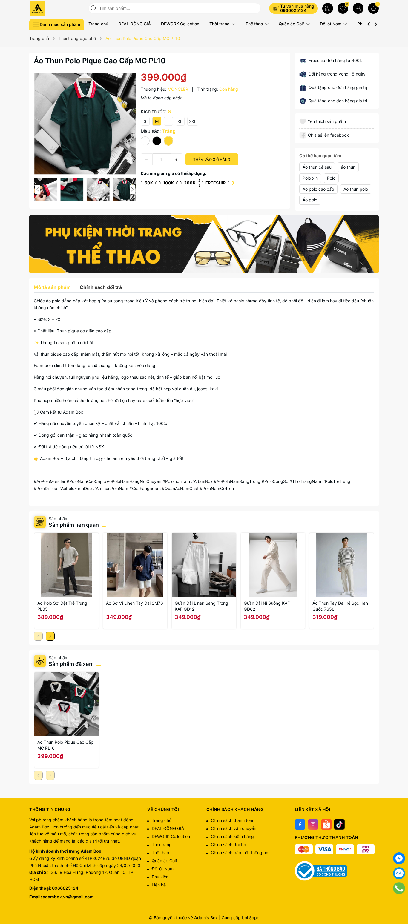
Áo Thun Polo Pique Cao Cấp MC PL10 (65, 745)
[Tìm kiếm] (94, 8)
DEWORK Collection (180, 23)
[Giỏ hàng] (373, 8)
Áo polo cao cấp (318, 189)
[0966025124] (399, 888)
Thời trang (220, 23)
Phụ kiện (160, 876)
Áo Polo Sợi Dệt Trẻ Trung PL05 (62, 606)
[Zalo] (399, 873)
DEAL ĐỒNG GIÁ (134, 23)
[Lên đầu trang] (399, 903)
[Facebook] (300, 824)
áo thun (348, 167)
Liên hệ (159, 884)
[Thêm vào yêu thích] (303, 121)
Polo (331, 178)
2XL (193, 121)
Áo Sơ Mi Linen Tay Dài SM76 (134, 603)
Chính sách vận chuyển (233, 828)
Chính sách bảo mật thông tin (239, 852)
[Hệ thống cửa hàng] (327, 8)
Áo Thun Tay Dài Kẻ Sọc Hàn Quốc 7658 (340, 606)
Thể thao (255, 23)
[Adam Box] (56, 8)
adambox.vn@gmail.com (68, 896)
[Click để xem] (85, 124)
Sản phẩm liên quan (74, 525)
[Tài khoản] (358, 8)
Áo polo (310, 199)
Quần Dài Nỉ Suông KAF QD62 (267, 606)
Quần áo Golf (292, 23)
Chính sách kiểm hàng (232, 836)
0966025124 (293, 10)
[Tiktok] (339, 824)
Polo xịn (310, 178)
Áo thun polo (355, 189)
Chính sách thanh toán (232, 820)
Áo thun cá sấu (317, 167)
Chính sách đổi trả (228, 844)
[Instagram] (313, 824)
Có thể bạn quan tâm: (321, 155)
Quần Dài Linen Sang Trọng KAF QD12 (201, 606)
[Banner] (204, 244)
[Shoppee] (326, 824)
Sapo (254, 917)
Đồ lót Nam (331, 23)
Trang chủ (98, 23)
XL (179, 121)
